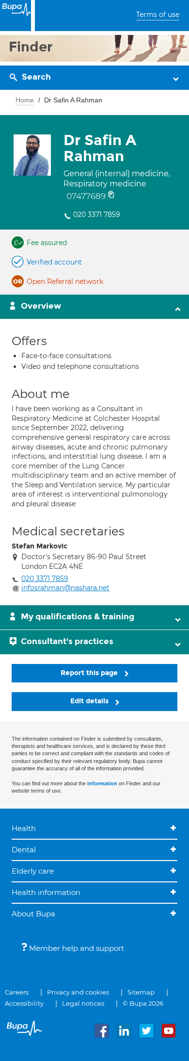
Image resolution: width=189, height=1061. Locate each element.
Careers (17, 992)
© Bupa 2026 (143, 1003)
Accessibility (24, 1003)
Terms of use (157, 14)
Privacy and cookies (78, 992)
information (102, 783)
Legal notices (83, 1003)
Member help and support (75, 948)
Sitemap (141, 992)
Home (25, 100)
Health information (46, 892)
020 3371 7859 (96, 214)
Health (24, 828)
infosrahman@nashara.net (65, 587)
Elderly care (33, 871)
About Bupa (33, 913)
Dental (24, 849)
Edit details (90, 701)
